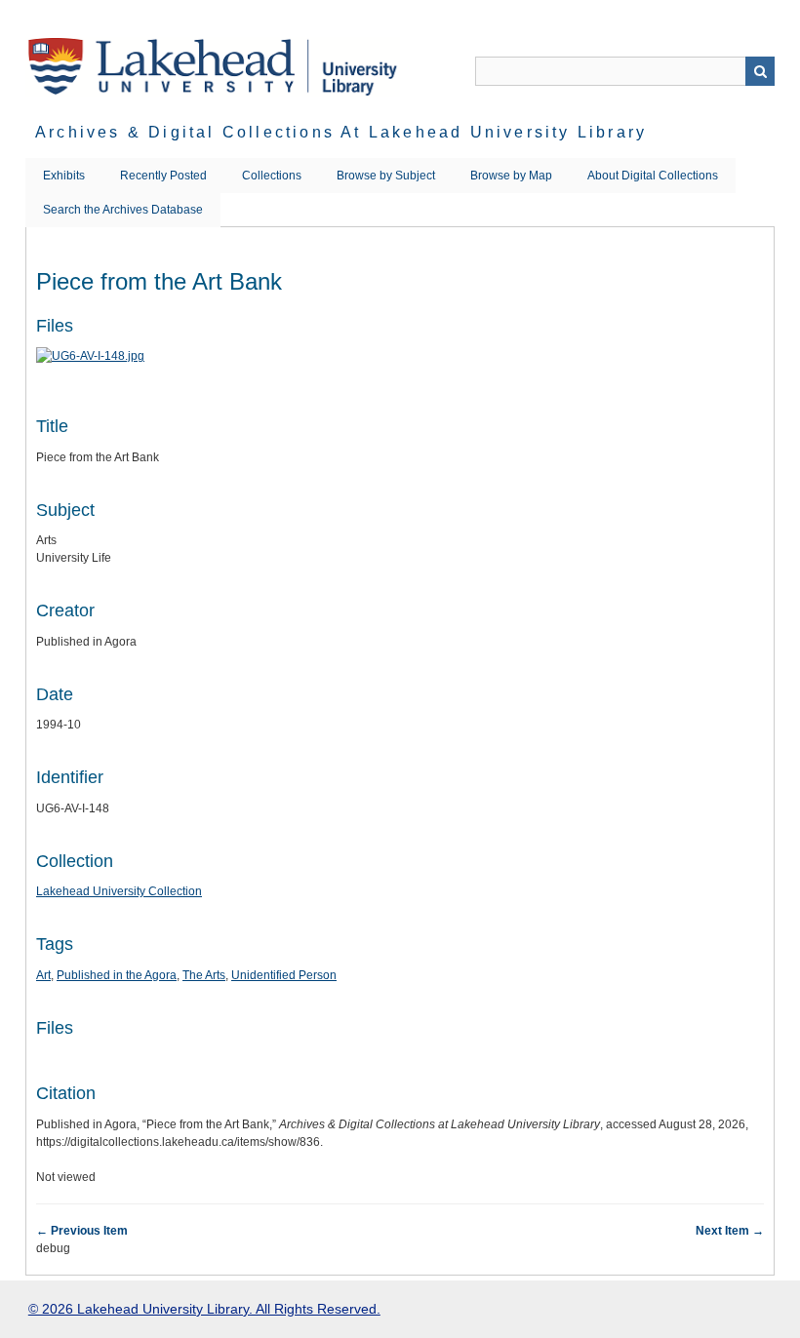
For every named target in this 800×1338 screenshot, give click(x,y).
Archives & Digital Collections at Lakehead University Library (341, 132)
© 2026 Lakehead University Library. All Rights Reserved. (204, 1309)
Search (760, 71)
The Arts (203, 975)
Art (43, 975)
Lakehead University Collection (119, 891)
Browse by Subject (386, 175)
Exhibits (64, 175)
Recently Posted (163, 175)
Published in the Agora (117, 975)
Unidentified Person (284, 975)
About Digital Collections (652, 175)
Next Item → (730, 1231)
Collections (271, 175)
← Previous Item (82, 1231)
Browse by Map (511, 175)
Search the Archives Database (123, 209)
